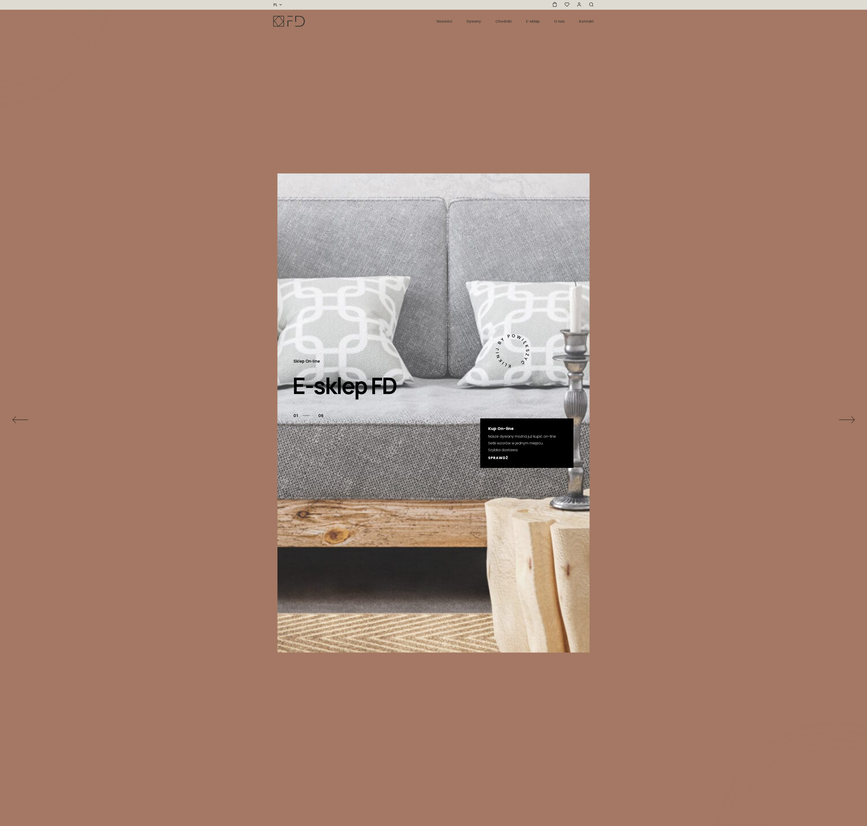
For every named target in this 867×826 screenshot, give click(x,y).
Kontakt (586, 21)
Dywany (474, 21)
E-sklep (533, 21)
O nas (559, 21)
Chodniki (503, 21)
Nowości (444, 21)
